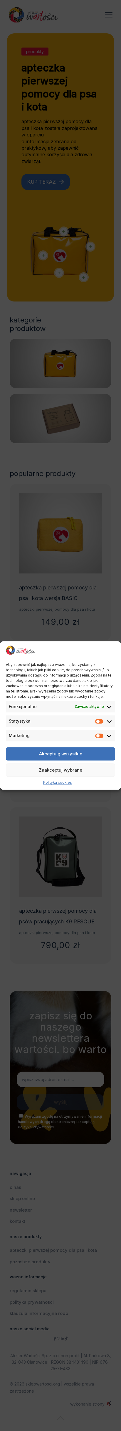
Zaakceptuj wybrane (60, 770)
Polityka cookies (57, 782)
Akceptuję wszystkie (60, 754)
